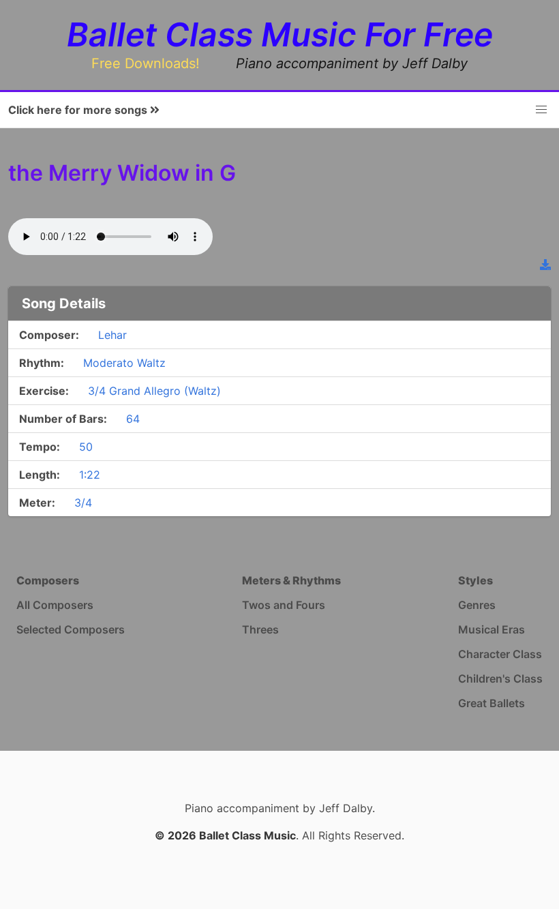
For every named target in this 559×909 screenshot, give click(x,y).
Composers (47, 580)
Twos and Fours (283, 605)
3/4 (83, 502)
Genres (477, 605)
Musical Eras (491, 629)
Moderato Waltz (124, 363)
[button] (541, 110)
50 (86, 446)
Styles (475, 580)
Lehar (112, 335)
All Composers (54, 605)
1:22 (89, 474)
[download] (545, 264)
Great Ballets (491, 703)
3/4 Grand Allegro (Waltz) (154, 391)
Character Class (500, 654)
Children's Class (500, 678)
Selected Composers (70, 629)
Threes (260, 629)
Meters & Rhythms (291, 580)
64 (133, 419)
